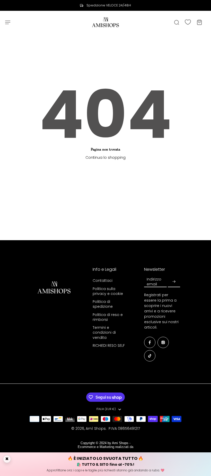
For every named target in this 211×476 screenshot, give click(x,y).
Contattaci (102, 280)
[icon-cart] (199, 22)
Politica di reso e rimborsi (108, 317)
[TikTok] (149, 355)
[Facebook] (149, 342)
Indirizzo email (154, 282)
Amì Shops (96, 428)
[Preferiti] (188, 22)
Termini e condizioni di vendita (104, 332)
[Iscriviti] (174, 281)
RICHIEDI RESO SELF (109, 345)
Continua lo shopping (105, 157)
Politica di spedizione (103, 304)
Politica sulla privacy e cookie (108, 291)
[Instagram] (163, 342)
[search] (176, 22)
